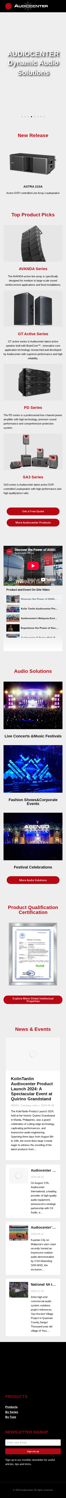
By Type (10, 1417)
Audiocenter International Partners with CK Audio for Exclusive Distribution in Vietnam (44, 1170)
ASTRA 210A (33, 186)
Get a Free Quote (33, 511)
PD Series (33, 407)
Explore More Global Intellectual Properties (33, 1000)
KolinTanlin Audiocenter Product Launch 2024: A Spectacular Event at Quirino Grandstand (32, 1088)
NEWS (15, 1105)
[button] (22, 116)
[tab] (33, 599)
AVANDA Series (33, 269)
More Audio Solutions (33, 880)
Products (11, 1407)
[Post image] (33, 1054)
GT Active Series (33, 334)
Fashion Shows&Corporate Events (33, 802)
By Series (11, 1412)
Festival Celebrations (33, 867)
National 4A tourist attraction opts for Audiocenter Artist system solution (44, 1284)
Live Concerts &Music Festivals (33, 736)
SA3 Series (33, 477)
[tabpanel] (33, 566)
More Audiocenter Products (33, 522)
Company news (29, 1105)
